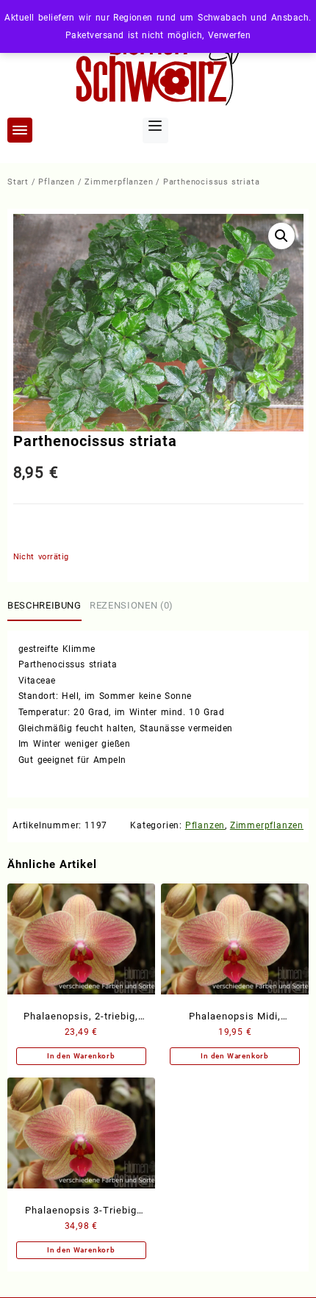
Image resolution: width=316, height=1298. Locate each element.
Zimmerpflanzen (119, 182)
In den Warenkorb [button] (81, 1056)
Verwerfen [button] (229, 35)
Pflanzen (56, 182)
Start (18, 182)
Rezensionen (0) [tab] (131, 605)
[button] (281, 236)
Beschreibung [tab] (44, 605)
